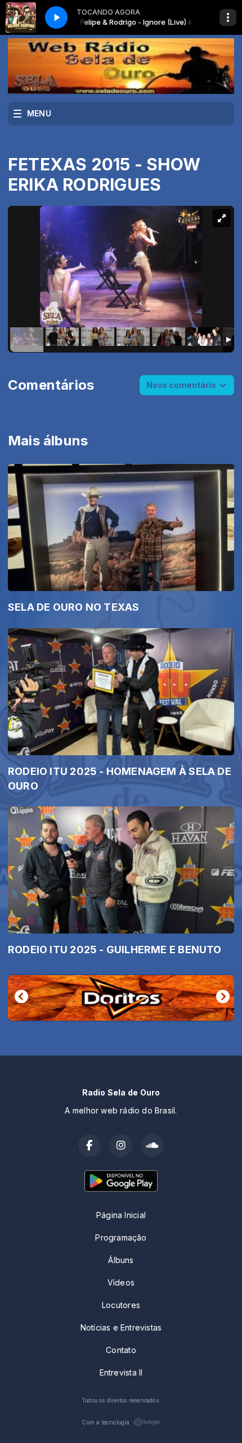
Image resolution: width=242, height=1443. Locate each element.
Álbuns (120, 1260)
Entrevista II (121, 1372)
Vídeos (121, 1282)
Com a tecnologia (105, 1422)
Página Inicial (121, 1215)
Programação (120, 1237)
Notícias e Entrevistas (121, 1327)
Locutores (121, 1305)
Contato (121, 1350)
